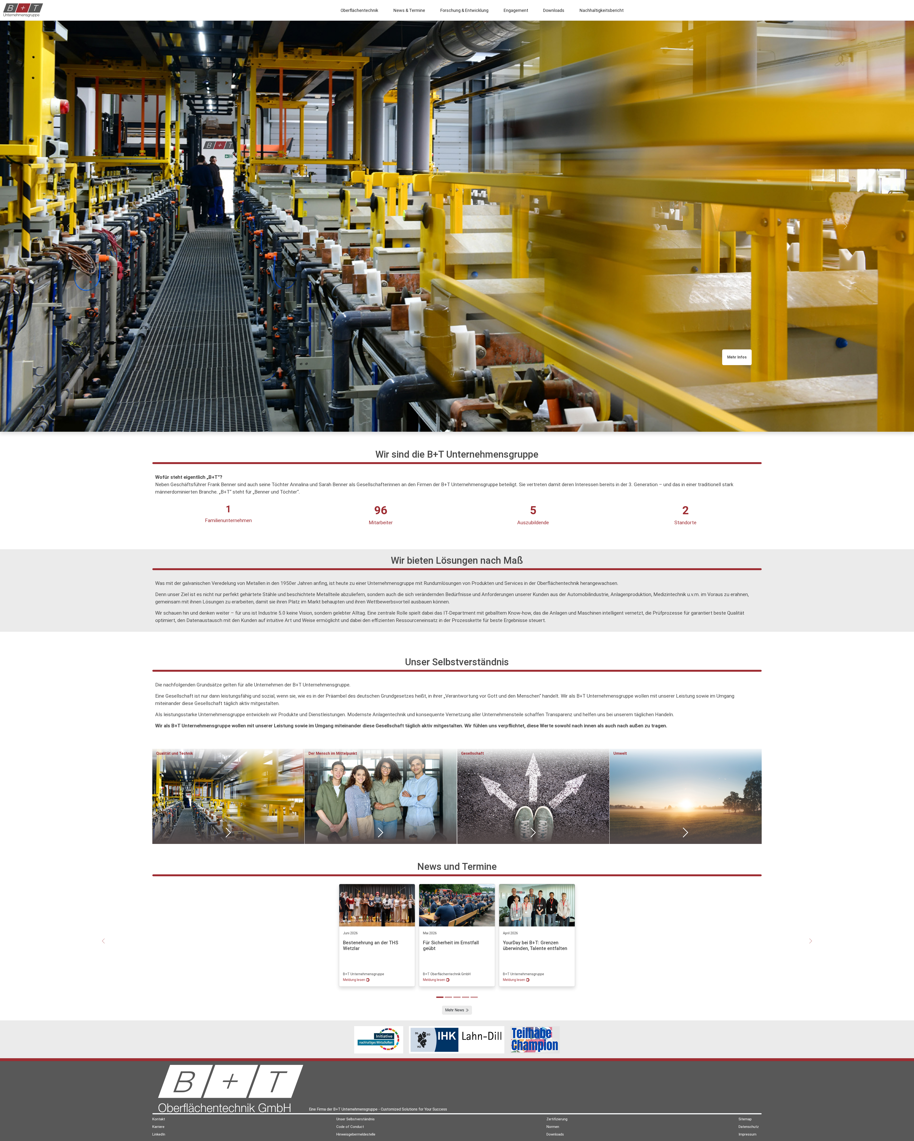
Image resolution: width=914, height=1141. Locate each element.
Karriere (158, 1127)
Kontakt (158, 1119)
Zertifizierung (556, 1119)
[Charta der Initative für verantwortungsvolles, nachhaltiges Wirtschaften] (378, 1039)
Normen (552, 1127)
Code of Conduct (350, 1127)
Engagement (516, 10)
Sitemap (745, 1119)
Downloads (553, 10)
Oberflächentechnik (359, 10)
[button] (737, 357)
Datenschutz (749, 1127)
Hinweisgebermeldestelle (355, 1134)
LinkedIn (158, 1134)
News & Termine (409, 10)
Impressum (747, 1134)
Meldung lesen (354, 980)
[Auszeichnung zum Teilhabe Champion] (535, 1039)
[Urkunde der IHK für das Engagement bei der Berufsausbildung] (456, 1039)
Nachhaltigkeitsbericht (602, 10)
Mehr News (455, 1010)
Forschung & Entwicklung (464, 10)
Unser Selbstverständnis (355, 1119)
